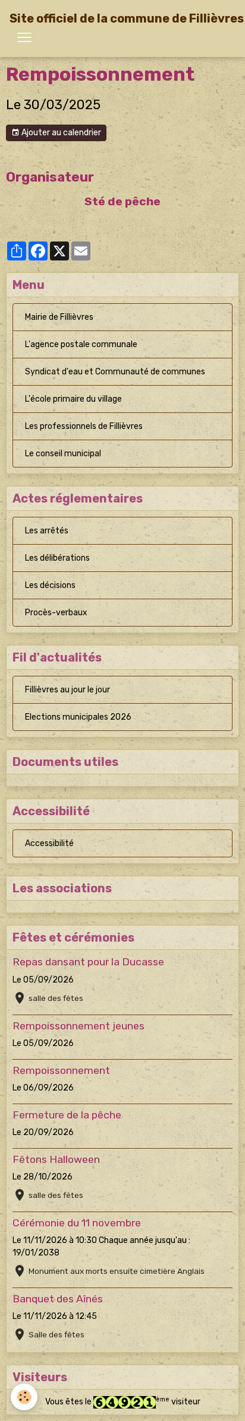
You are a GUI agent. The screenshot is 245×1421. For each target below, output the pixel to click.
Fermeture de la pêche (66, 1115)
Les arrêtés (46, 531)
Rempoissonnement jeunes (78, 1026)
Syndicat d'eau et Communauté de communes (115, 372)
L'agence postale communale (81, 344)
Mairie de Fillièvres (59, 317)
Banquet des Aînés (57, 1299)
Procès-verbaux (56, 613)
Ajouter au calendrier (60, 133)
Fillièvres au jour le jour (67, 690)
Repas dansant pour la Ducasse (88, 962)
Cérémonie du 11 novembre (76, 1223)
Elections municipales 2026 (78, 717)
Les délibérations (57, 558)
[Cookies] (24, 1397)
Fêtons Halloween (56, 1159)
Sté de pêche (122, 201)
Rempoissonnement (61, 1070)
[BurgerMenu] (24, 37)
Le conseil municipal (63, 454)
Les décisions (50, 585)
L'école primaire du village (73, 399)
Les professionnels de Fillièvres (84, 426)
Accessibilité (49, 843)
